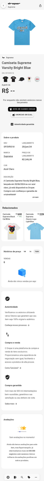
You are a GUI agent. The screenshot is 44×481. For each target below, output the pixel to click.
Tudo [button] (37, 251)
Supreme (11, 7)
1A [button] (30, 251)
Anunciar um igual (22, 114)
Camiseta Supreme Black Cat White (9, 216)
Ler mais (35, 197)
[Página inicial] (14, 3)
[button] (8, 477)
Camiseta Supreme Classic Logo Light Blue (31, 216)
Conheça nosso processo (17, 325)
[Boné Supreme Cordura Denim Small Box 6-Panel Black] (21, 79)
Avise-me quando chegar (22, 109)
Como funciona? (13, 368)
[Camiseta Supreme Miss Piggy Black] (5, 79)
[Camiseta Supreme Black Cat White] (29, 79)
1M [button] (25, 251)
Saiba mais (11, 404)
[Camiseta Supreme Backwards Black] (13, 79)
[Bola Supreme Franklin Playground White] (37, 79)
